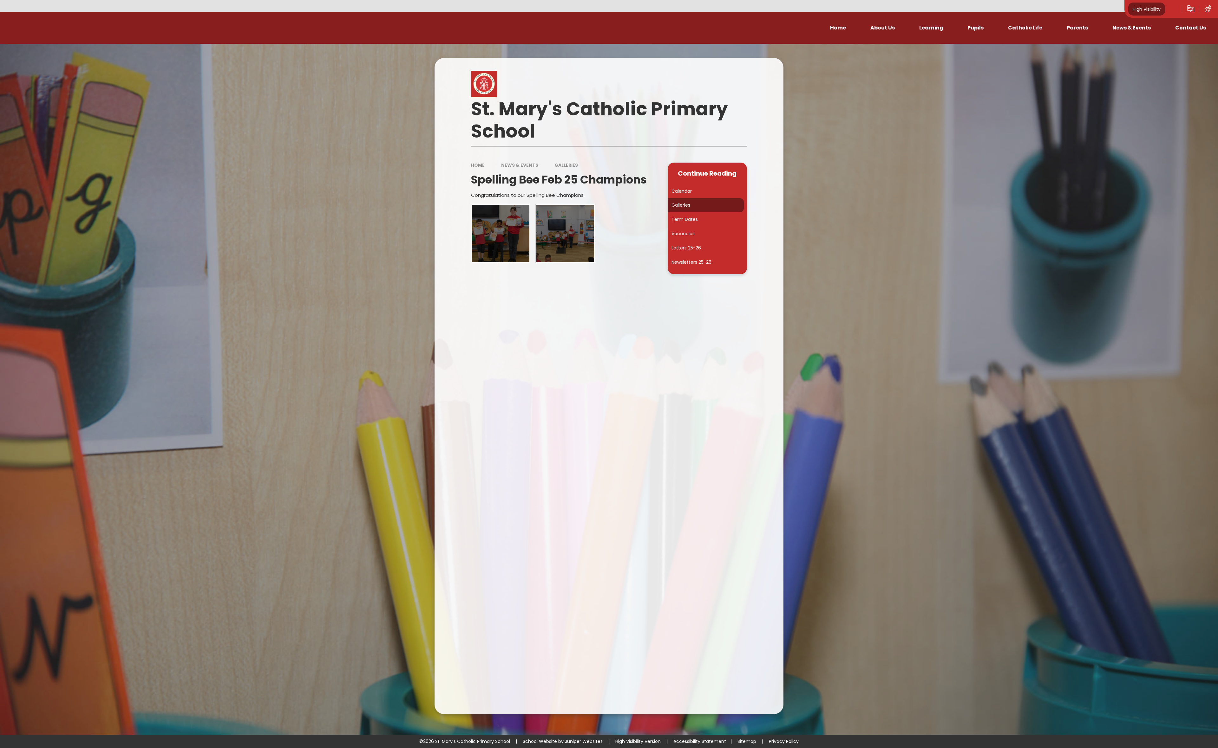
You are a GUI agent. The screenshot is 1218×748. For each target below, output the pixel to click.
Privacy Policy (784, 741)
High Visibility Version (638, 741)
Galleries (566, 165)
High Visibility (1147, 9)
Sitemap (746, 741)
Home (478, 165)
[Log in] (1207, 9)
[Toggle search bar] (1173, 9)
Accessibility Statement (699, 741)
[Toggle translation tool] (1190, 9)
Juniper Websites (584, 741)
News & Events (519, 165)
